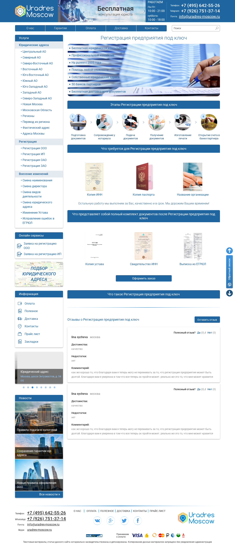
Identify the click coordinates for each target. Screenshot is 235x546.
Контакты (151, 28)
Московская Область (37, 110)
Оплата (91, 28)
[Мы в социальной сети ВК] (97, 520)
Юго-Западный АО (35, 86)
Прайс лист (32, 334)
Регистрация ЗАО (34, 166)
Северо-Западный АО (37, 98)
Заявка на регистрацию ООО (40, 246)
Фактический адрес (36, 127)
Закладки (31, 341)
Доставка (121, 28)
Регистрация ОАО (35, 160)
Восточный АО (32, 69)
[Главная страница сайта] (196, 517)
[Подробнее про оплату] (137, 535)
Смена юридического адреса (37, 204)
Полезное (31, 311)
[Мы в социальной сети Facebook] (137, 520)
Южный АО (30, 81)
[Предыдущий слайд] (59, 11)
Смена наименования (37, 180)
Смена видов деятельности (32, 194)
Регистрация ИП (34, 154)
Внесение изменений (33, 174)
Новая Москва (33, 104)
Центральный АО (34, 51)
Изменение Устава (35, 212)
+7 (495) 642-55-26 (200, 5)
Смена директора (35, 186)
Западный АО (32, 92)
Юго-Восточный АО (36, 75)
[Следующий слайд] (144, 11)
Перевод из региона (36, 122)
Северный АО (32, 57)
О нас (30, 28)
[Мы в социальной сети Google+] (110, 520)
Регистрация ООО (35, 148)
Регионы (28, 116)
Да (198, 332)
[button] (23, 387)
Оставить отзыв (207, 319)
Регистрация (28, 141)
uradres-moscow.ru (39, 530)
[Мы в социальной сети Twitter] (124, 520)
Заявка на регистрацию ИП (42, 254)
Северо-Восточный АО (38, 63)
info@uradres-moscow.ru (199, 16)
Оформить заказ (143, 278)
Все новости (48, 494)
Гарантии (60, 28)
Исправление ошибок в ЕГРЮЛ (38, 221)
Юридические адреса (34, 45)
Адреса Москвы (33, 133)
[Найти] (216, 28)
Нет (209, 332)
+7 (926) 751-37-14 (200, 11)
